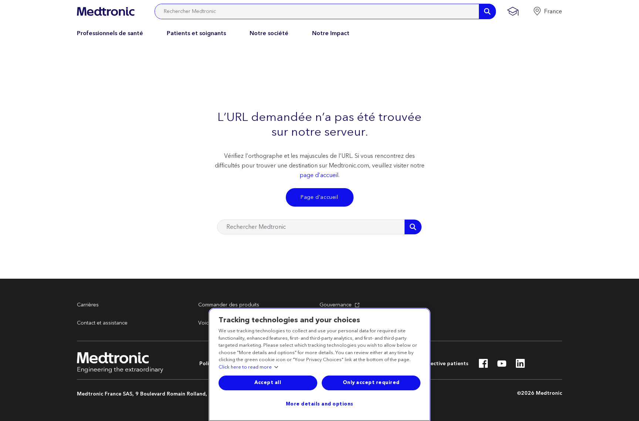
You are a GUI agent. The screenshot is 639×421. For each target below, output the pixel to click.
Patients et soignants (196, 33)
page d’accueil (319, 175)
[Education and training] (512, 11)
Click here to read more (245, 367)
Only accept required (371, 382)
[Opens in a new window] (483, 365)
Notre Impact (330, 33)
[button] (547, 11)
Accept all (267, 382)
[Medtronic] (105, 11)
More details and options (320, 404)
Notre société (269, 33)
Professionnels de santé (110, 33)
